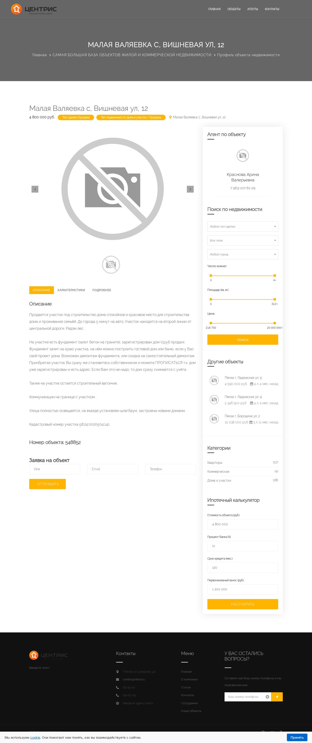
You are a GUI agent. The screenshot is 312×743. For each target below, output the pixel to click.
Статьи (186, 687)
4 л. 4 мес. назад (265, 384)
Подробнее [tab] (102, 290)
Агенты (252, 9)
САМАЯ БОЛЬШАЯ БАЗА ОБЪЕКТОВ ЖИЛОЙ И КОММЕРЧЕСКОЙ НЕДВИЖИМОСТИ (132, 55)
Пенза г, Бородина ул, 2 (242, 416)
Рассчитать (242, 604)
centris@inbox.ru (134, 679)
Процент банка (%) (219, 537)
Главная (214, 9)
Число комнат (217, 266)
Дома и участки (219, 480)
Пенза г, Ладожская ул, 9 (243, 377)
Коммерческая (218, 471)
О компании (189, 679)
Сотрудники (189, 703)
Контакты (272, 9)
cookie (35, 737)
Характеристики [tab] (71, 290)
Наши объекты (191, 711)
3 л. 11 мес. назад (265, 422)
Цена (210, 313)
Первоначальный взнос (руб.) (225, 580)
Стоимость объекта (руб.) (223, 515)
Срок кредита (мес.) (220, 558)
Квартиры (214, 462)
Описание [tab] (41, 290)
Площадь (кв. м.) (217, 290)
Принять (297, 737)
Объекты (234, 9)
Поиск (243, 340)
